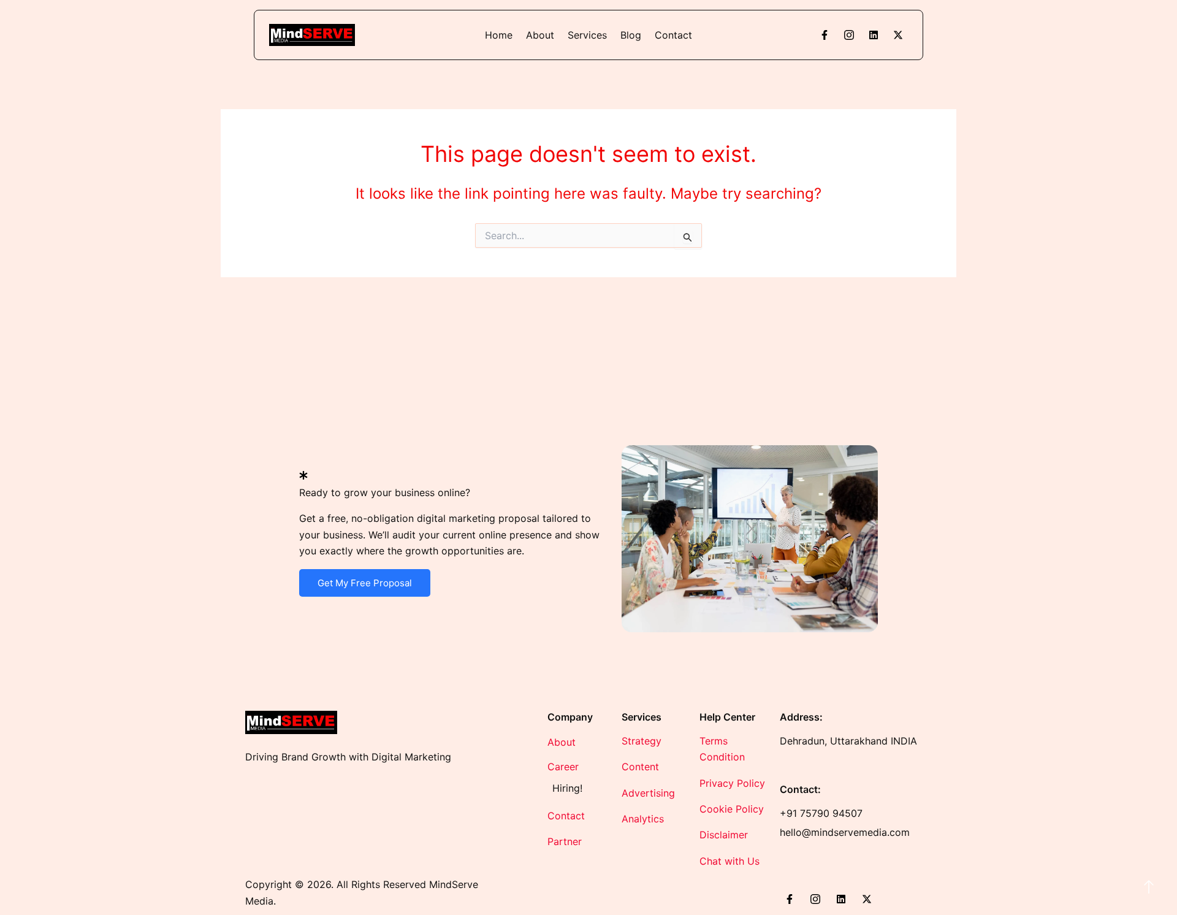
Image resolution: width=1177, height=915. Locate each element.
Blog (630, 35)
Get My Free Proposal (365, 583)
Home (498, 35)
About (540, 35)
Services (587, 35)
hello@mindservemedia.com (845, 832)
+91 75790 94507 (821, 813)
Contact (673, 35)
